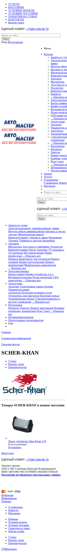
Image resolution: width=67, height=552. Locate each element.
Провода (56, 94)
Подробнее (14, 447)
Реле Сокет (57, 161)
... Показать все (32, 255)
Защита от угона (17, 225)
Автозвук (56, 78)
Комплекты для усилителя (34, 259)
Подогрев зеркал (49, 295)
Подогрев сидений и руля (37, 292)
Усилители (57, 87)
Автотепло (57, 130)
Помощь (6, 501)
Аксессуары (58, 121)
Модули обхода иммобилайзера (26, 231)
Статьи (12, 537)
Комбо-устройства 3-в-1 (40, 274)
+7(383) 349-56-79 (37, 29)
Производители (17, 543)
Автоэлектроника (18, 271)
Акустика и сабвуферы (36, 246)
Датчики (13, 240)
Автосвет (56, 124)
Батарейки (49, 240)
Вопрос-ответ (16, 540)
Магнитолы (57, 81)
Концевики (55, 237)
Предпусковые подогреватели (25, 320)
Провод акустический (31, 262)
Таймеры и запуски (30, 240)
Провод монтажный (42, 308)
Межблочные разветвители (40, 265)
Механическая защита (31, 234)
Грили (32, 249)
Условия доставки (18, 525)
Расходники (58, 146)
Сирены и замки (38, 237)
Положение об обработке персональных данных (31, 474)
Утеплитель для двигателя (23, 295)
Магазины (14, 513)
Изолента (56, 149)
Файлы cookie (16, 531)
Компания (7, 495)
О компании (51, 182)
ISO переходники (34, 252)
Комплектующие (18, 237)
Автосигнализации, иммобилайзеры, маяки (33, 228)
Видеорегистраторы (20, 277)
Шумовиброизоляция (20, 317)
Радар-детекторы (42, 277)
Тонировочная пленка (21, 298)
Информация (9, 498)
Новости (13, 510)
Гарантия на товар (19, 528)
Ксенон (48, 286)
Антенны (42, 249)
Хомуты (55, 152)
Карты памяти (16, 274)
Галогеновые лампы (32, 286)
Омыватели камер (18, 289)
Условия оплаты (17, 522)
